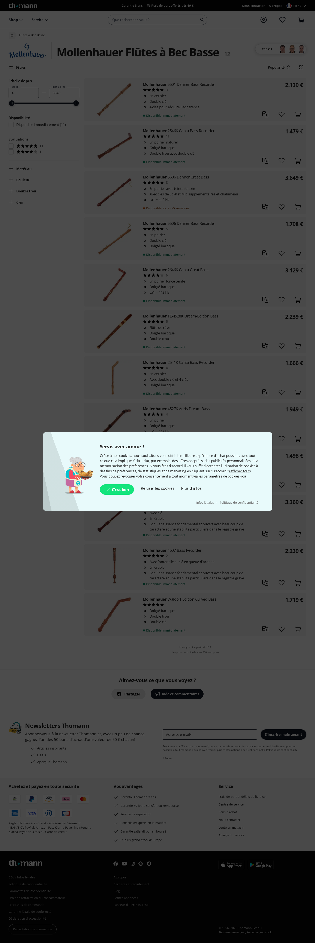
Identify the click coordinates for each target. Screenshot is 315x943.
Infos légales (205, 502)
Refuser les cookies (157, 488)
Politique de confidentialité (239, 502)
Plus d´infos (191, 488)
